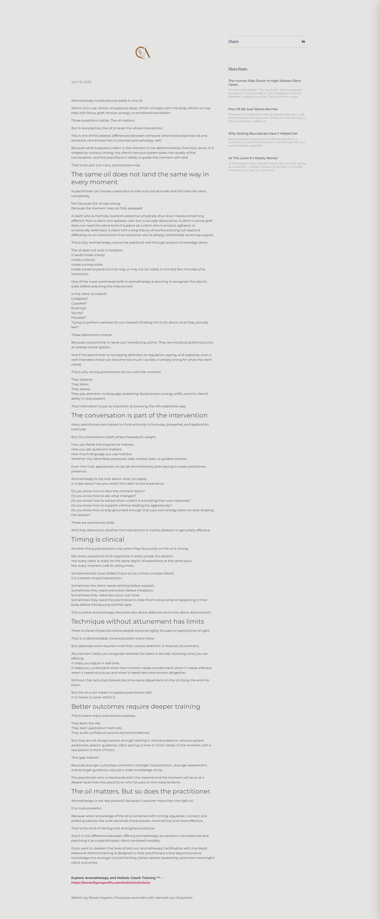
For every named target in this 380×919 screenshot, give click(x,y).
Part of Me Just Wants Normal (252, 109)
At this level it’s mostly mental (252, 158)
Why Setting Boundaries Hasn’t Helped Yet (263, 133)
